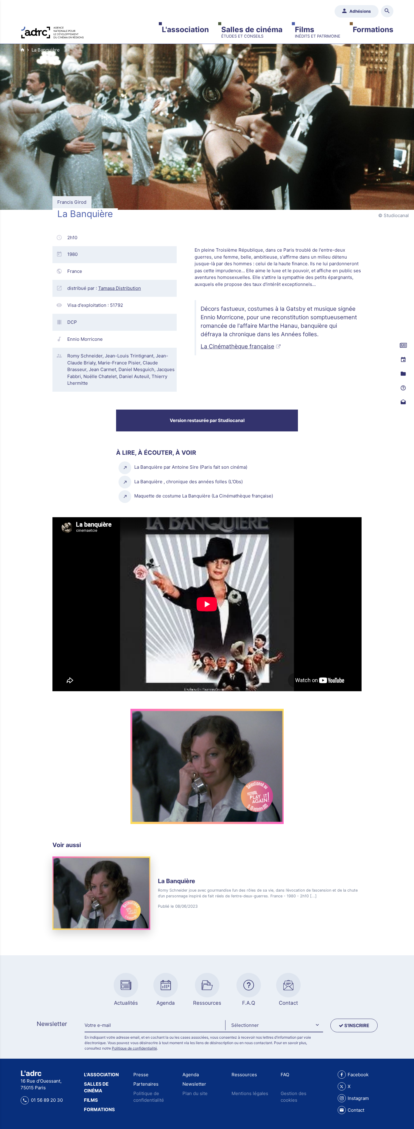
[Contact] (403, 402)
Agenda (190, 1074)
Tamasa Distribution (119, 288)
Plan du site (195, 1093)
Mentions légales (250, 1093)
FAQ (285, 1074)
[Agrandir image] (207, 766)
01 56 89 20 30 (46, 1100)
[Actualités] (403, 345)
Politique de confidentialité (134, 1048)
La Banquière (46, 50)
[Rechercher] (387, 11)
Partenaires (146, 1084)
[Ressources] (403, 374)
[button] (274, 1025)
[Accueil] (52, 31)
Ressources (244, 1074)
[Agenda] (403, 360)
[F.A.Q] (403, 388)
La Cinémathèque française (237, 346)
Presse (141, 1074)
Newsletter (194, 1084)
